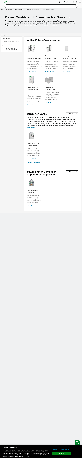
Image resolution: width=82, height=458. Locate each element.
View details (30, 105)
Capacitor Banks (37, 113)
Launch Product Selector (34, 162)
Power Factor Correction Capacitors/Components (41, 173)
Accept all (61, 453)
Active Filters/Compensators (43, 40)
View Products (31, 71)
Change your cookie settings (61, 449)
